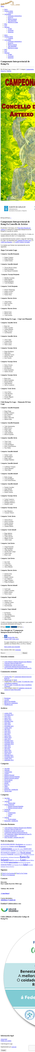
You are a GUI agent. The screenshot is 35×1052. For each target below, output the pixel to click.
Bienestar (22, 846)
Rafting (9, 864)
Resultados (17, 864)
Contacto (10, 12)
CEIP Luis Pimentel (6, 242)
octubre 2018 (8, 713)
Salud (25, 864)
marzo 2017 (7, 718)
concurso (13, 850)
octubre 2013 (8, 758)
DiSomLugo (7, 680)
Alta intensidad (12, 20)
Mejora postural (12, 19)
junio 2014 (7, 745)
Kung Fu (3, 71)
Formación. (10, 854)
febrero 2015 (8, 737)
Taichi (15, 680)
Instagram (10, 32)
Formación (7, 781)
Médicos (32, 860)
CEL (18, 848)
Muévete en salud (13, 22)
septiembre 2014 (9, 744)
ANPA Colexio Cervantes (22, 242)
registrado (18, 650)
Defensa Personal (9, 775)
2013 (24, 844)
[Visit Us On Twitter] (21, 873)
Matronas (28, 860)
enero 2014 (7, 753)
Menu (2, 6)
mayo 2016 (7, 724)
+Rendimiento (19, 844)
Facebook (10, 30)
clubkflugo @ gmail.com (8, 900)
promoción (4, 864)
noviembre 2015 (9, 726)
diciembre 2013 (8, 755)
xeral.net (13, 1047)
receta (13, 864)
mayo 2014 (7, 747)
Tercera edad (8, 791)
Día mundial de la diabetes (8, 852)
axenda (16, 846)
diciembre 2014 (8, 740)
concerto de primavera (5, 850)
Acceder (6, 700)
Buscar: (3, 653)
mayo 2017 (7, 716)
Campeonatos (30, 69)
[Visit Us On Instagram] (8, 875)
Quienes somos (8, 11)
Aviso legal (4, 1039)
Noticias (9, 71)
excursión (18, 852)
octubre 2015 (8, 728)
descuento (31, 850)
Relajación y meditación (11, 789)
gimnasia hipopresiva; (18, 854)
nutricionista (13, 862)
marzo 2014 (7, 750)
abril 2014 (7, 749)
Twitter (10, 29)
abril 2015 (7, 734)
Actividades (7, 14)
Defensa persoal (25, 850)
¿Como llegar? (5, 893)
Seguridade (30, 864)
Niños (6, 786)
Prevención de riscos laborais (24, 862)
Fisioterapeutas (4, 854)
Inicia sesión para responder (12, 647)
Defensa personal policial (11, 778)
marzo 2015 (7, 736)
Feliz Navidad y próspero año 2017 (14, 837)
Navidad (6, 862)
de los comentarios (11, 703)
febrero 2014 (8, 752)
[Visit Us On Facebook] (8, 873)
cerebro (21, 848)
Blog (5, 24)
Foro (5, 25)
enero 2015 (7, 739)
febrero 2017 (8, 719)
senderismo (3, 866)
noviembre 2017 (9, 715)
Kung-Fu (10, 17)
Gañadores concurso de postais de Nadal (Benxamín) (18, 688)
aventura (11, 846)
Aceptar (3, 1050)
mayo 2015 (7, 732)
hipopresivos (16, 857)
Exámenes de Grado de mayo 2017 (14, 665)
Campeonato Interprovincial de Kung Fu (15, 666)
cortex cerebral (19, 850)
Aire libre (7, 768)
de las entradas (10, 701)
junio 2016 (7, 723)
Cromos (6, 773)
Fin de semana (8, 780)
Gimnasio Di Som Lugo (24, 240)
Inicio (6, 9)
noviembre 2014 (9, 742)
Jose (5, 685)
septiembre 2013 (9, 760)
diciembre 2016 (8, 721)
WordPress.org (8, 704)
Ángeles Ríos (11, 637)
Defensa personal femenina (12, 776)
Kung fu (11, 860)
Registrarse (7, 698)
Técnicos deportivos (10, 866)
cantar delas (14, 848)
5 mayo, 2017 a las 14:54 (11, 639)
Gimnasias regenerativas (15, 16)
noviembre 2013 (9, 757)
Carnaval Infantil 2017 (10, 836)
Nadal (2, 862)
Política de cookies (6, 1041)
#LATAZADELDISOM (8, 844)
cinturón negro (27, 849)
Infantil (6, 783)
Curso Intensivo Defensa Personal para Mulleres (18, 661)
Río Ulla (21, 864)
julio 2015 (7, 729)
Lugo (23, 859)
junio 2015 (7, 731)
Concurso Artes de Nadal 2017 (13, 663)
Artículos (7, 770)
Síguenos (7, 27)
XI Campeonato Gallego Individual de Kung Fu (18, 668)
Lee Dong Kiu (17, 860)
